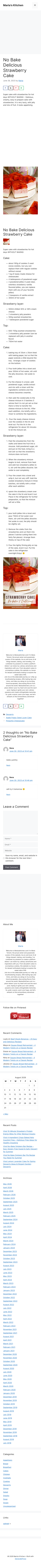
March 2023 (8, 1283)
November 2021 (10, 1329)
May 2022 (7, 1315)
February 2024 (9, 1244)
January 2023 (9, 1290)
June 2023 (7, 1273)
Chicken (6, 1474)
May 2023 (7, 1276)
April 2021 (7, 1340)
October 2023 (9, 1258)
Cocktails (7, 1478)
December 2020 (10, 1354)
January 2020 (9, 1393)
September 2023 (10, 1262)
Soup (5, 1499)
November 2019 (10, 1400)
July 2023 (7, 1269)
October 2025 (9, 1198)
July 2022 (7, 1308)
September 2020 (10, 1365)
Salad (5, 1492)
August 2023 (8, 1266)
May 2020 (7, 1379)
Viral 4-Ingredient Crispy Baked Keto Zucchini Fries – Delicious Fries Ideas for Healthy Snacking (20, 1140)
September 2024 (10, 1219)
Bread (5, 1464)
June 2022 (7, 1312)
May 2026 (7, 1184)
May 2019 (7, 1422)
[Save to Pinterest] (16, 88)
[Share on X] (11, 88)
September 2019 (10, 1407)
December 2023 (10, 1251)
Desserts (10, 714)
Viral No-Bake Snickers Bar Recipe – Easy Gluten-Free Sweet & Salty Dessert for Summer (20, 1149)
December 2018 (10, 1429)
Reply (8, 765)
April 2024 (7, 1237)
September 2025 (10, 1202)
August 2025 (8, 1205)
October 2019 (9, 1404)
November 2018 (10, 1432)
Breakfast (7, 1467)
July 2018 (7, 1443)
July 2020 (7, 1372)
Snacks (6, 1496)
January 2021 (9, 1351)
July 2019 (7, 1415)
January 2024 (9, 1248)
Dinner (6, 1489)
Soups (5, 1503)
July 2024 (7, 1227)
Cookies (6, 1481)
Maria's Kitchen (13, 5)
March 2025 (8, 1212)
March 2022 (8, 1322)
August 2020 (8, 1368)
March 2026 (8, 1191)
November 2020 (10, 1358)
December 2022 (10, 1294)
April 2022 (7, 1319)
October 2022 (9, 1297)
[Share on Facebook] (5, 88)
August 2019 (8, 1411)
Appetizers (7, 1460)
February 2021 (9, 1347)
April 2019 (7, 1425)
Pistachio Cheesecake (15, 721)
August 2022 (8, 1305)
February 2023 (9, 1287)
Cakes (5, 1471)
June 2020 (7, 1376)
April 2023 (7, 1280)
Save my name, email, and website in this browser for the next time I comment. (21, 858)
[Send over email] (21, 88)
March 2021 (8, 1344)
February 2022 (9, 1326)
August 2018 (8, 1439)
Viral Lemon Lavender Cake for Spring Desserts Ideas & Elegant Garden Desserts (19, 1164)
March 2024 (8, 1241)
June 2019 (7, 1418)
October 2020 (9, 1361)
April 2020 (7, 1383)
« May (5, 1114)
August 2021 (8, 1337)
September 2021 (10, 1333)
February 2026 (9, 1195)
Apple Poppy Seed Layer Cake (19, 718)
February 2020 (9, 1390)
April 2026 (7, 1188)
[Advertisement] (20, 33)
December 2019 (10, 1397)
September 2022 (10, 1301)
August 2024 (8, 1223)
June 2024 (7, 1230)
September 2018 (10, 1436)
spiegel (6, 1524)
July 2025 (7, 1209)
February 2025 (9, 1216)
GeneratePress (20, 1559)
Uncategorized (9, 1506)
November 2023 (10, 1255)
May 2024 (7, 1234)
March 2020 (8, 1386)
